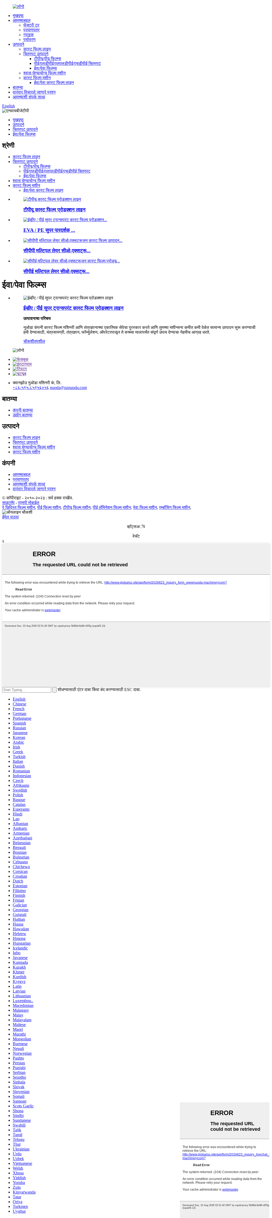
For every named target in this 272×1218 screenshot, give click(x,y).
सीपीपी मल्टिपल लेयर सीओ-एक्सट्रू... (57, 250)
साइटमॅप (8, 502)
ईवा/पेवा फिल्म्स (45, 68)
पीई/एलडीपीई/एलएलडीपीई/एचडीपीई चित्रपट (67, 63)
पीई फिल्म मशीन (49, 507)
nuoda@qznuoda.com (68, 387)
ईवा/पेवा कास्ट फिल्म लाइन (54, 82)
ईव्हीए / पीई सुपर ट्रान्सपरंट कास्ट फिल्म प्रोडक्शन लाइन (73, 308)
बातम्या (18, 87)
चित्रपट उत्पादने (35, 54)
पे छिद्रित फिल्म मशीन (18, 507)
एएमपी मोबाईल (28, 502)
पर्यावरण (29, 39)
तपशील (39, 341)
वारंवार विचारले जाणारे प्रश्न (34, 92)
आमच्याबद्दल (22, 20)
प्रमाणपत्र (31, 30)
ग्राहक (28, 34)
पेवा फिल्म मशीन (145, 507)
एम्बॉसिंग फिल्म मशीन (174, 507)
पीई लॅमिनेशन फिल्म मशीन (112, 507)
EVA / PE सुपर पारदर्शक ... (49, 230)
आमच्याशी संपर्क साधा (29, 97)
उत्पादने (18, 44)
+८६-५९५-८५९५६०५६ (31, 387)
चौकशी (28, 341)
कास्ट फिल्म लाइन (37, 49)
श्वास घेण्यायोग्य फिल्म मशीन (44, 73)
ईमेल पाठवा (10, 517)
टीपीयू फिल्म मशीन (77, 507)
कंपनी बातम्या (23, 410)
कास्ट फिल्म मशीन (37, 78)
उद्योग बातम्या (22, 415)
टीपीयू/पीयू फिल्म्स (47, 58)
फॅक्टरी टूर (31, 25)
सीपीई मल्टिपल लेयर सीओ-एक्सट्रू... (56, 271)
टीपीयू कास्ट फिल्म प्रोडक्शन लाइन (54, 209)
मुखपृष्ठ (18, 15)
